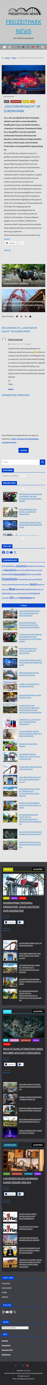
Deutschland (10, 570)
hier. (38, 235)
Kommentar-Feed (7, 1350)
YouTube (4, 1292)
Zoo (33, 598)
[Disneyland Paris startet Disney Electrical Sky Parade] (10, 1132)
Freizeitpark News (16, 101)
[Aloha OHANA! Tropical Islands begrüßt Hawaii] (10, 697)
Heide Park (38, 579)
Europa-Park (20, 574)
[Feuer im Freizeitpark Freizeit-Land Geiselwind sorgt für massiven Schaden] (10, 614)
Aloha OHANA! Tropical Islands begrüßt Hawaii (30, 696)
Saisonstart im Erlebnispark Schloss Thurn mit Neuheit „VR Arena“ (30, 805)
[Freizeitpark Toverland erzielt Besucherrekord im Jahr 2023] (10, 1121)
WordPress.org (6, 1354)
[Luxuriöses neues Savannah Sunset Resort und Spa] (23, 1160)
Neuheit (33, 584)
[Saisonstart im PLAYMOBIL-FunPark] (10, 746)
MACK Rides (14, 584)
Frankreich (33, 574)
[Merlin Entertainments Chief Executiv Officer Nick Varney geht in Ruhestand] (10, 1251)
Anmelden (5, 1341)
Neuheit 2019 (41, 584)
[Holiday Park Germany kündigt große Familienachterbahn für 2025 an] (10, 510)
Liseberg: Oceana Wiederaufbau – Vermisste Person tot (30, 1098)
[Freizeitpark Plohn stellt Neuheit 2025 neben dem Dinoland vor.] (10, 497)
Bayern (35, 566)
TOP (11, 597)
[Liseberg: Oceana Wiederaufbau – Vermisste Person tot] (10, 1099)
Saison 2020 (14, 593)
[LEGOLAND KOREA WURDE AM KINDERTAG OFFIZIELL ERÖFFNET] (10, 1240)
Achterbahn (21, 566)
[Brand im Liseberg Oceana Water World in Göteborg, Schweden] (10, 1110)
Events (6, 101)
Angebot (30, 566)
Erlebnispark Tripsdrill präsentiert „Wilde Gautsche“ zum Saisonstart (29, 757)
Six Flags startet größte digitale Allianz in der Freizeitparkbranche (28, 1216)
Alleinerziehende (15, 339)
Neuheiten (14, 898)
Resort (35, 589)
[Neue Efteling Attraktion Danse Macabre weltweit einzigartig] (10, 834)
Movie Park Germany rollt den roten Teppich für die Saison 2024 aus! (30, 780)
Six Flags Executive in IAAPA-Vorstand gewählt (28, 1228)
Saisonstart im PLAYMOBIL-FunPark (28, 745)
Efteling (28, 570)
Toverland (16, 598)
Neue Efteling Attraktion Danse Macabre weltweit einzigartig (30, 833)
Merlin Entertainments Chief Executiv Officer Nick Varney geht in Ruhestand (29, 1251)
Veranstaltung (25, 598)
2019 (11, 566)
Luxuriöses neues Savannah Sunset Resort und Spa (20, 1180)
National (26, 101)
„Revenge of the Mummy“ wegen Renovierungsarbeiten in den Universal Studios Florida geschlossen (30, 1263)
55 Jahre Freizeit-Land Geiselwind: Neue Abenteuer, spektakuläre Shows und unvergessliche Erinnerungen (30, 709)
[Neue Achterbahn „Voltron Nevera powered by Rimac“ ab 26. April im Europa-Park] (10, 734)
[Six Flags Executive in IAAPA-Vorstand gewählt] (10, 1228)
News (32, 101)
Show (19, 593)
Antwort (10, 389)
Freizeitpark (9, 579)
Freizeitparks (6, 1283)
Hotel (9, 584)
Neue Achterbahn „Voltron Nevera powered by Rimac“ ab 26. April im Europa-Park (30, 734)
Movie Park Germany (23, 584)
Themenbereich (34, 593)
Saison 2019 (6, 593)
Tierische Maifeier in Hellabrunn (15, 282)
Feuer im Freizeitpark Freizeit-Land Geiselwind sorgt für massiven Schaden (29, 613)
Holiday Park (5, 584)
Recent (24, 605)
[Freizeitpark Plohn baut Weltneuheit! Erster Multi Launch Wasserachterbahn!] (10, 625)
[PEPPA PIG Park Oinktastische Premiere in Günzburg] (10, 523)
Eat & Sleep (6, 1173)
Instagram (5, 1297)
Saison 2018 (40, 589)
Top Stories (23, 898)
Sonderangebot (25, 593)
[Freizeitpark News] (4, 47)
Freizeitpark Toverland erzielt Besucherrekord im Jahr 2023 (30, 1121)
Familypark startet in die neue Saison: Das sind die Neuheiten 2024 (30, 845)
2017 (3, 566)
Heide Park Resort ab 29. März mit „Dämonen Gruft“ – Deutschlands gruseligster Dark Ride (29, 792)
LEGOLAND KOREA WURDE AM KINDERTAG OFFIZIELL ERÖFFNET (29, 1239)
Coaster (39, 566)
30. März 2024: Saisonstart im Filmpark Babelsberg (29, 533)
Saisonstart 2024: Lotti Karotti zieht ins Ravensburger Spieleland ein (30, 722)
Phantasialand (29, 589)
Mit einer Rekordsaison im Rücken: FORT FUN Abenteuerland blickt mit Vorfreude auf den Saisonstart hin (30, 819)
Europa (11, 574)
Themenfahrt (5, 598)
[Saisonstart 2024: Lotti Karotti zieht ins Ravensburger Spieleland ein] (10, 722)
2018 (7, 566)
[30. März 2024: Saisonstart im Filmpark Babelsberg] (10, 534)
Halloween (32, 579)
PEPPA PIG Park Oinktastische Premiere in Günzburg (29, 522)
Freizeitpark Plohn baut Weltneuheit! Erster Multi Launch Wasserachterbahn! (29, 625)
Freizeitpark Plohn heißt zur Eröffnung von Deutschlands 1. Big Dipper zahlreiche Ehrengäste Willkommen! (23, 303)
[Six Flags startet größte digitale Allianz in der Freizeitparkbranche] (10, 1217)
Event (28, 574)
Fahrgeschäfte (14, 1040)
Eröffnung (5, 574)
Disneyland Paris (20, 570)
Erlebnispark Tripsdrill (36, 570)
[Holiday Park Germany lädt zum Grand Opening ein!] (10, 769)
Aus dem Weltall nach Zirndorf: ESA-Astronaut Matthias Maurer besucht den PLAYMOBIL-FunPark (30, 638)
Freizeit (38, 574)
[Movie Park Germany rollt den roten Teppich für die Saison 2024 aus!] (10, 780)
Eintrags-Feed (6, 1345)
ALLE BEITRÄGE (38, 869)
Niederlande (19, 589)
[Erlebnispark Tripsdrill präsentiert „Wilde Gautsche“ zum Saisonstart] (10, 757)
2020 (14, 566)
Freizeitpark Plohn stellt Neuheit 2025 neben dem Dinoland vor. (28, 497)
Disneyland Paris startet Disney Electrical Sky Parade (30, 1132)
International (28, 1173)
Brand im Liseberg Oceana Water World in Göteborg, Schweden (30, 1109)
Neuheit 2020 (5, 589)
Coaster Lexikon (6, 1288)
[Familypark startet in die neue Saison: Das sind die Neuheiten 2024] (10, 845)
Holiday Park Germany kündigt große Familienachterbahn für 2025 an (30, 510)
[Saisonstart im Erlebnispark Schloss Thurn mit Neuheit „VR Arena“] (10, 806)
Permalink (28, 344)
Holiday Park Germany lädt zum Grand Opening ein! (30, 768)
